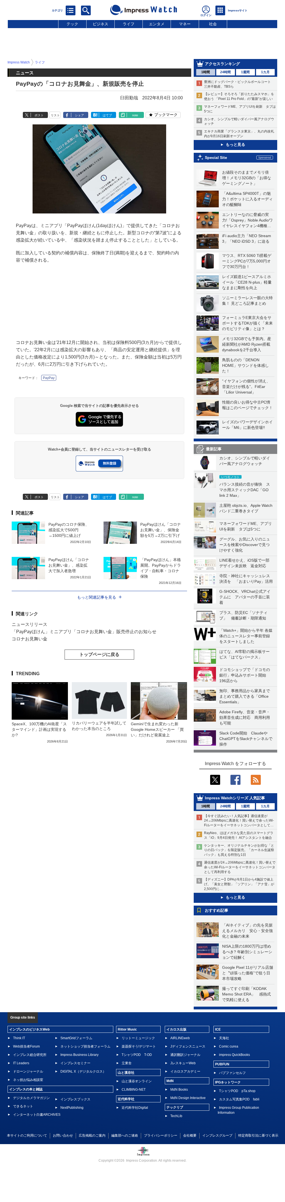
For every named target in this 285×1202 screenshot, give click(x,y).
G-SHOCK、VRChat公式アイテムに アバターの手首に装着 (245, 597)
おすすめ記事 (216, 910)
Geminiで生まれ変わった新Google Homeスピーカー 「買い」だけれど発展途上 (157, 729)
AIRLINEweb (180, 1038)
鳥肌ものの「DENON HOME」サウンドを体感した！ (245, 365)
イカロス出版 (176, 1029)
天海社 (224, 1038)
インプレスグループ (217, 1135)
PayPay (49, 378)
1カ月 (265, 72)
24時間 (225, 72)
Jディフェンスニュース (187, 1046)
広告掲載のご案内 (92, 1135)
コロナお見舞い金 (29, 638)
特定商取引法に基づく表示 (258, 1135)
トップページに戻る (99, 654)
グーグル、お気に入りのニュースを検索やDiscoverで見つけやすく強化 (244, 544)
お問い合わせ (63, 1135)
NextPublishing (71, 1108)
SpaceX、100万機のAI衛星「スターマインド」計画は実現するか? (39, 729)
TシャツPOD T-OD (137, 1055)
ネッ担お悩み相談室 (28, 1080)
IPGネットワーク (228, 1082)
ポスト (39, 115)
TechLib (176, 1116)
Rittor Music (127, 1029)
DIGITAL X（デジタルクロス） (83, 1071)
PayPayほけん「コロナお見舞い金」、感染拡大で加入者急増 (68, 565)
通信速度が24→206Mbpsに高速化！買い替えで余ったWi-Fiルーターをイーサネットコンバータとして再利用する (240, 867)
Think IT (19, 1038)
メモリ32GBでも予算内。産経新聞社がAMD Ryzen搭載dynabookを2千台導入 (246, 344)
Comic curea (228, 1046)
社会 (213, 24)
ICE (218, 1029)
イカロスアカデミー (185, 1071)
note (135, 115)
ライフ (128, 24)
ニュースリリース (29, 624)
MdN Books (179, 1090)
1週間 (245, 72)
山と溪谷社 (126, 1073)
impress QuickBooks (234, 1055)
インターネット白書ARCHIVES (36, 1115)
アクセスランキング (222, 64)
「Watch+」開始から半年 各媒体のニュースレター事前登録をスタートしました (245, 636)
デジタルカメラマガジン (31, 1098)
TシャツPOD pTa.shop (237, 1091)
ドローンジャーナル (28, 1071)
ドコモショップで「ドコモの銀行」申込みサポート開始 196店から (244, 675)
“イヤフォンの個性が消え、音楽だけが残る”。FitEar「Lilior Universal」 (246, 386)
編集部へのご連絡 (124, 1135)
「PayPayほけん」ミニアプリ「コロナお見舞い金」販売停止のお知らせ (84, 631)
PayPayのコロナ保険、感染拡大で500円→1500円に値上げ (68, 530)
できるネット (23, 1106)
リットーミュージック (138, 1038)
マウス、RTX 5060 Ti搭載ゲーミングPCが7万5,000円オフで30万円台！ (246, 261)
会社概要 (189, 1135)
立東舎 (127, 1063)
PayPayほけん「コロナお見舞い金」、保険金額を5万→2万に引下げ (160, 530)
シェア (79, 115)
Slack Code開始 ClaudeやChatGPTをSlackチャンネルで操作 (245, 738)
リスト (55, 115)
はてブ (107, 115)
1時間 (205, 72)
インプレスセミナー (75, 1063)
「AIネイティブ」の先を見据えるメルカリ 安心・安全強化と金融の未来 (247, 930)
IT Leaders (21, 1063)
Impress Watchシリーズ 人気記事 (235, 798)
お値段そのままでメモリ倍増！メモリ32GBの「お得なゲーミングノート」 (246, 178)
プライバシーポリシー (160, 1135)
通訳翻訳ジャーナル (185, 1055)
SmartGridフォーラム (76, 1038)
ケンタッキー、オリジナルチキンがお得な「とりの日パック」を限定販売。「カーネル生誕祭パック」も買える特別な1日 (239, 850)
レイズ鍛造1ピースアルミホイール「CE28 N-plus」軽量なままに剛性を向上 (247, 282)
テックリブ (174, 1107)
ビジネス (100, 24)
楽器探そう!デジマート (139, 1046)
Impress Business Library (79, 1055)
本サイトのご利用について (27, 1135)
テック (72, 24)
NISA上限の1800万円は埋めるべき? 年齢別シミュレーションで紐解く (247, 952)
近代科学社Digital (135, 1108)
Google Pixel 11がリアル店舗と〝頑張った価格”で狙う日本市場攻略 (247, 973)
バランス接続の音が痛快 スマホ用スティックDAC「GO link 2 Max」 (244, 490)
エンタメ (156, 24)
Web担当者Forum (26, 1046)
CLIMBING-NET (134, 1090)
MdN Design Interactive (188, 1098)
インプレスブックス (75, 1099)
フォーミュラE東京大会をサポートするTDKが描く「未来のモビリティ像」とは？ (247, 323)
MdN (170, 1081)
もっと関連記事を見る (96, 597)
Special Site (216, 157)
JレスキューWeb (183, 1063)
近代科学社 (126, 1099)
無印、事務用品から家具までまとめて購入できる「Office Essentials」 (244, 696)
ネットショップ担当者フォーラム (85, 1046)
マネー (185, 24)
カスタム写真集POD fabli (239, 1099)
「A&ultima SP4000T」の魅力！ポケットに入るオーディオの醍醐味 (247, 199)
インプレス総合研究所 (29, 1055)
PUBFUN (222, 1064)
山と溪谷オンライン (137, 1081)
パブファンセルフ (232, 1073)
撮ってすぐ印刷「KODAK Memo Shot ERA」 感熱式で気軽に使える (246, 994)
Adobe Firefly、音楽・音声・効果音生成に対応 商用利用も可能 (244, 717)
